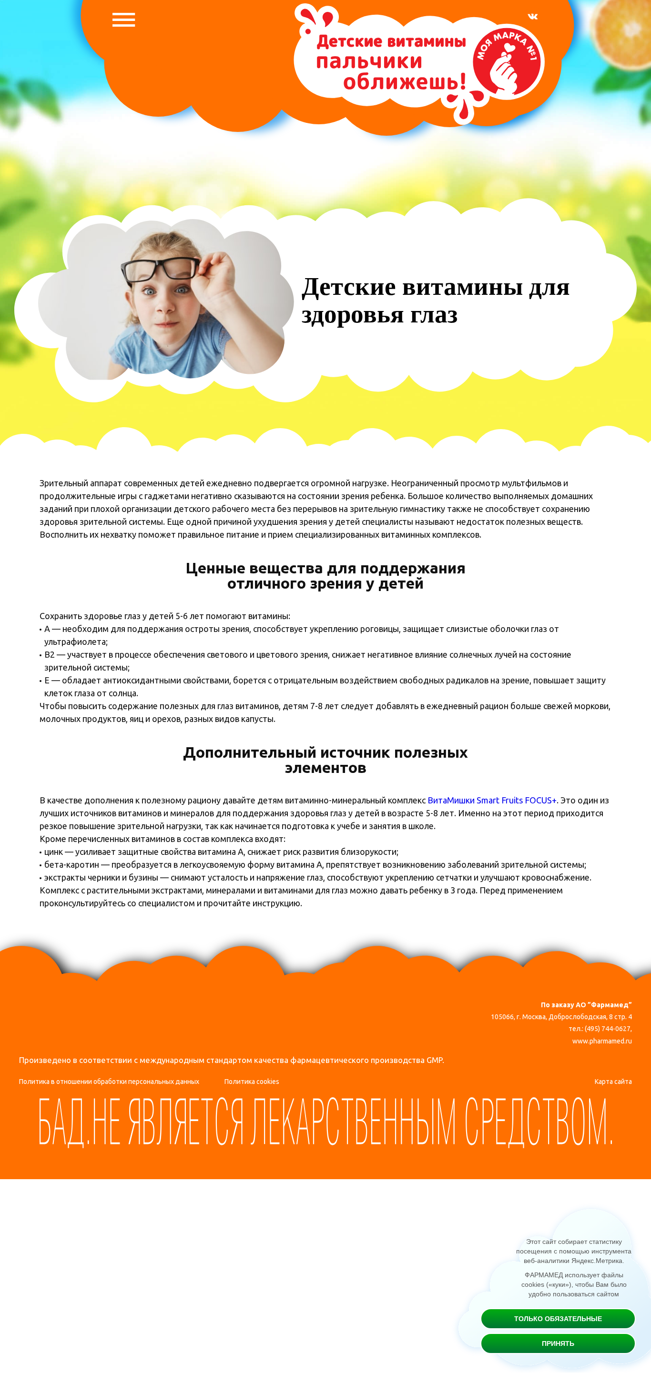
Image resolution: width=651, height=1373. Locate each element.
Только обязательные (558, 1319)
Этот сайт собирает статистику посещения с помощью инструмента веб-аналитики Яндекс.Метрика (573, 1251)
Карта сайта (613, 1081)
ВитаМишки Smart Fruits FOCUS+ (492, 800)
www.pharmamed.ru (602, 1041)
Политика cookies (251, 1081)
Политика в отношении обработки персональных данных (109, 1081)
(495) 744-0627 (608, 1028)
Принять (558, 1343)
